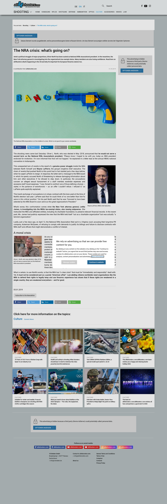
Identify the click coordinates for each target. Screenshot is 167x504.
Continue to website (96, 262)
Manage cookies (69, 262)
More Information (97, 256)
